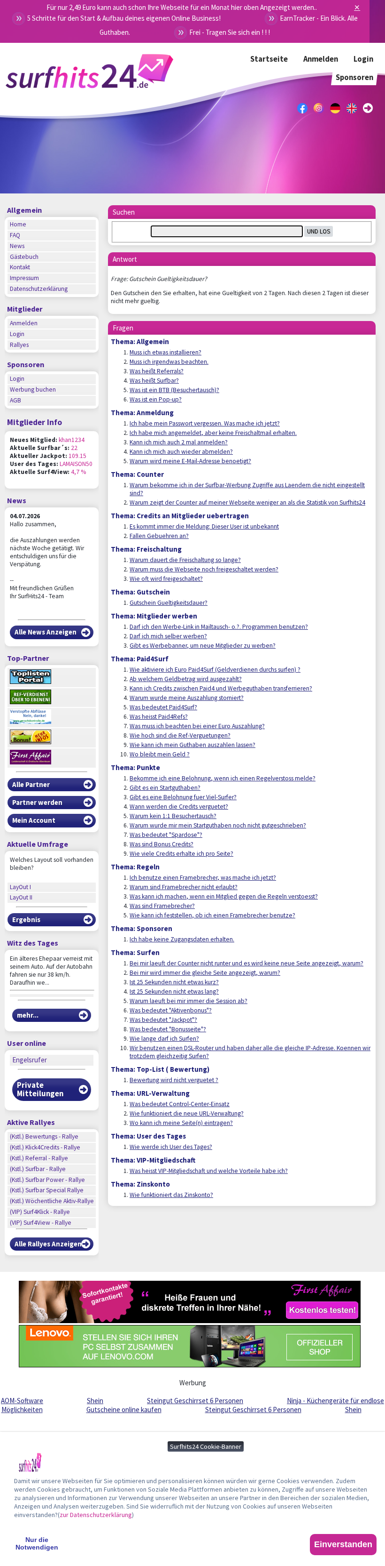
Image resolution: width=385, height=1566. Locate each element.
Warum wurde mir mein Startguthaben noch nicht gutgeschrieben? (218, 825)
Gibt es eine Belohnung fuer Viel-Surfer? (183, 797)
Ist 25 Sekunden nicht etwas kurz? (174, 982)
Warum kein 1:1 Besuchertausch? (173, 816)
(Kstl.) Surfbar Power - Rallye (47, 1180)
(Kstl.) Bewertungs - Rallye (44, 1136)
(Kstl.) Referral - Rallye (39, 1158)
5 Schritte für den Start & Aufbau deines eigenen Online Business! (124, 18)
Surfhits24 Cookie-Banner (205, 1446)
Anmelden (320, 59)
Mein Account (33, 820)
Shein (95, 1400)
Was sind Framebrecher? (162, 906)
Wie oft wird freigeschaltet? (166, 579)
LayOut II (21, 897)
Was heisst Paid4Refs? (159, 717)
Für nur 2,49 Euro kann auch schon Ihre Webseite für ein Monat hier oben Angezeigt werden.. (181, 7)
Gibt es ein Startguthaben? (165, 788)
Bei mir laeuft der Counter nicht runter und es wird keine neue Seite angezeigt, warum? (246, 963)
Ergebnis (26, 919)
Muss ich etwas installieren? (165, 352)
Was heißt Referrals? (157, 371)
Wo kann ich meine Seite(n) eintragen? (181, 1123)
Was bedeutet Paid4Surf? (163, 707)
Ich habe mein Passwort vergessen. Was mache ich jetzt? (205, 423)
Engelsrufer (29, 1059)
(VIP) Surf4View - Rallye (40, 1223)
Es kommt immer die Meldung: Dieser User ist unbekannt (204, 526)
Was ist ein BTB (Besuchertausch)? (174, 390)
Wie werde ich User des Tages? (171, 1147)
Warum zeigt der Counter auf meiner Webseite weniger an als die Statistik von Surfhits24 (247, 502)
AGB (15, 400)
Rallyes (19, 345)
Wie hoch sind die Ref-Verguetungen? (180, 735)
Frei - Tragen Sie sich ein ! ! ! (229, 32)
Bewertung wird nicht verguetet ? (174, 1080)
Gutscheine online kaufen (124, 1409)
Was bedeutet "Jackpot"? (163, 1020)
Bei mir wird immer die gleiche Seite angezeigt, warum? (205, 973)
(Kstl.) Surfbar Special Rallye (47, 1190)
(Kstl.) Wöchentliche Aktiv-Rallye (52, 1201)
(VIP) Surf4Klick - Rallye (40, 1212)
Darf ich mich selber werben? (168, 636)
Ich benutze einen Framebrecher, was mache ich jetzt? (203, 878)
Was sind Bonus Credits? (161, 844)
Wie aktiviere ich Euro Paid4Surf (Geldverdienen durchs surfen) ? (215, 670)
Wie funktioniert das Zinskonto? (171, 1195)
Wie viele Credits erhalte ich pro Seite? (181, 854)
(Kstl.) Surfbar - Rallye (38, 1169)
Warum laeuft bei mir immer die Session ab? (188, 1001)
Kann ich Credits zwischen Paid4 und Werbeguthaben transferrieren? (221, 688)
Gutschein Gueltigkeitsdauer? (169, 603)
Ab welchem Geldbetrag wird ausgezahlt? (186, 679)
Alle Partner (31, 784)
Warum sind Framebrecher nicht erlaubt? (184, 887)
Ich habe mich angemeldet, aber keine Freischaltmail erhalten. (213, 433)
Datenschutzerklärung (39, 289)
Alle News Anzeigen (46, 631)
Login (363, 59)
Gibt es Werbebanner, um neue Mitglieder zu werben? (203, 646)
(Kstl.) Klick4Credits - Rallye (45, 1147)
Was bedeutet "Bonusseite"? (168, 1029)
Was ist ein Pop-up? (156, 399)
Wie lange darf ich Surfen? (164, 1039)
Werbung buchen (33, 389)
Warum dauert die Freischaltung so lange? (185, 560)
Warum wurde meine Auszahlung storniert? (187, 698)
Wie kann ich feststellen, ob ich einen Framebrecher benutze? (212, 915)
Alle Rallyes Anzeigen (48, 1243)
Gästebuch (24, 257)
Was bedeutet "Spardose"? (166, 835)
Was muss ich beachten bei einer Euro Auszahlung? (197, 726)
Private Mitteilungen (40, 1089)
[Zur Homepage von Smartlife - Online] (30, 1464)
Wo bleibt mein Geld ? (160, 754)
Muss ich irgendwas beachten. (169, 362)
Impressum (24, 278)
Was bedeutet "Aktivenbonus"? (171, 1010)
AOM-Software (22, 1400)
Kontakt (20, 267)
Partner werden (37, 802)
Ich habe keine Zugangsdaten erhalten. (182, 939)
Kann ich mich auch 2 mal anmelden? (179, 442)
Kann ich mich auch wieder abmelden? (181, 452)
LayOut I (20, 887)
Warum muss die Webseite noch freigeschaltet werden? (204, 569)
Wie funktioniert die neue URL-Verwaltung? (187, 1113)
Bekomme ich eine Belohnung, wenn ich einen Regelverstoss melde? (223, 778)
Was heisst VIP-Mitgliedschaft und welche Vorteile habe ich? (209, 1171)
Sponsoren (354, 77)
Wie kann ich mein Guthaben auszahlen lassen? (192, 745)
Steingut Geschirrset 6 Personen (195, 1400)
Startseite (269, 59)
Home (18, 224)
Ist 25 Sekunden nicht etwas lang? (174, 992)
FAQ (15, 235)
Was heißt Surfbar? (154, 381)
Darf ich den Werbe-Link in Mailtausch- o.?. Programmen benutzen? (219, 627)
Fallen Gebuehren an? (159, 536)
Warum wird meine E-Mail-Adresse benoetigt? (190, 461)
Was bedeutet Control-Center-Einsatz (180, 1104)
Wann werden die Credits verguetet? (179, 807)
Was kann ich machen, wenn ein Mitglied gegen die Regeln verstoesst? (224, 896)
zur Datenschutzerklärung (96, 1514)
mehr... (27, 1015)
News (17, 246)
